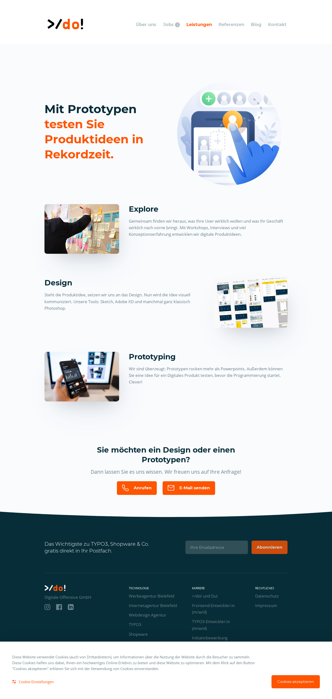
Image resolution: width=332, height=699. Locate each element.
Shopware (138, 634)
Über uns (146, 24)
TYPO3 (135, 624)
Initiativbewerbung (209, 638)
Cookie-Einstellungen (36, 681)
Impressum (266, 605)
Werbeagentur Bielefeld (151, 596)
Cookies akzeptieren (295, 681)
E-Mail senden (194, 487)
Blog (256, 24)
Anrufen (142, 487)
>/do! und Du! (205, 596)
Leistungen (199, 24)
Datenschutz (267, 596)
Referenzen (231, 24)
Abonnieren (269, 547)
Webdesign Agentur (147, 615)
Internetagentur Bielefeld (153, 605)
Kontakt (277, 24)
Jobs (170, 24)
